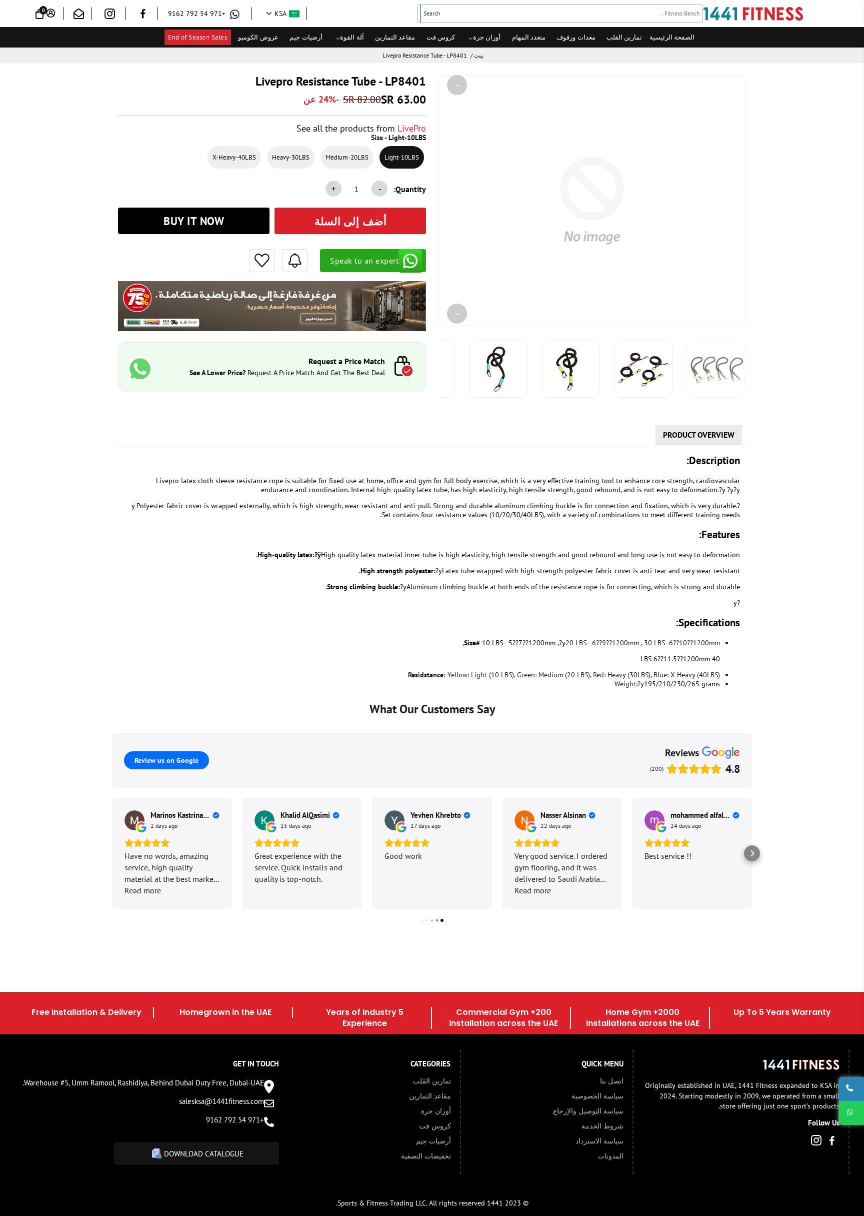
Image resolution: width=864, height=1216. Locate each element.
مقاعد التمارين (395, 37)
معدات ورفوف (576, 37)
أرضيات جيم (306, 37)
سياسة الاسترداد (600, 1140)
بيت (479, 55)
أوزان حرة (487, 37)
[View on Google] (134, 820)
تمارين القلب (624, 37)
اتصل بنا (612, 1080)
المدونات (611, 1155)
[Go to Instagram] (110, 16)
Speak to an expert (364, 261)
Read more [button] (142, 890)
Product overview (698, 435)
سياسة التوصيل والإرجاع (588, 1110)
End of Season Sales (198, 37)
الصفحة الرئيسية (672, 37)
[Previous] (457, 85)
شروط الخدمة (603, 1125)
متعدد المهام (529, 37)
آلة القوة (352, 37)
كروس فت (441, 37)
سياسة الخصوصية (598, 1095)
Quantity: (410, 189)
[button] (112, 853)
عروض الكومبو (258, 37)
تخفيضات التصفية (426, 1155)
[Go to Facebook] (143, 15)
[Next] (457, 314)
